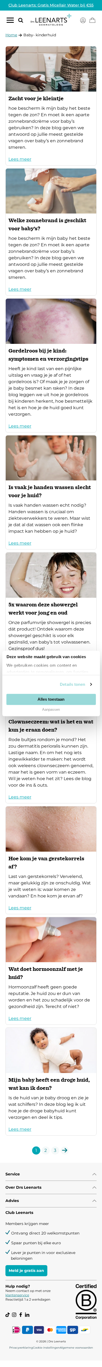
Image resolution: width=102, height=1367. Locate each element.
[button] (18, 20)
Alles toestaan (51, 699)
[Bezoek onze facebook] (20, 1315)
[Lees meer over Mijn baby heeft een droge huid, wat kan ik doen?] (51, 1081)
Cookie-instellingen (46, 1347)
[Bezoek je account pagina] (83, 20)
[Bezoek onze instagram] (14, 1315)
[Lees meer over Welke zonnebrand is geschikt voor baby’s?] (51, 232)
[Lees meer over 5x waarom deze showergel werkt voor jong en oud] (51, 609)
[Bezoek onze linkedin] (27, 1315)
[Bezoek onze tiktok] (7, 1315)
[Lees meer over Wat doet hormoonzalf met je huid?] (51, 971)
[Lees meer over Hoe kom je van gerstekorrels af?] (51, 860)
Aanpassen (51, 709)
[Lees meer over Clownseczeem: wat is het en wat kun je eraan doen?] (51, 736)
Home (11, 35)
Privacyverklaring (21, 1347)
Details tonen (72, 684)
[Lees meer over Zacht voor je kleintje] (51, 105)
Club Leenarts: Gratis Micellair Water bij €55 (51, 5)
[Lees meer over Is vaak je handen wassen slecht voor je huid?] (51, 492)
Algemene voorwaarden (76, 1347)
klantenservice (17, 1295)
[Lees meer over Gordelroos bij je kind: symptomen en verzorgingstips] (51, 365)
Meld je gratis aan (26, 1270)
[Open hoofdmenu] (10, 21)
